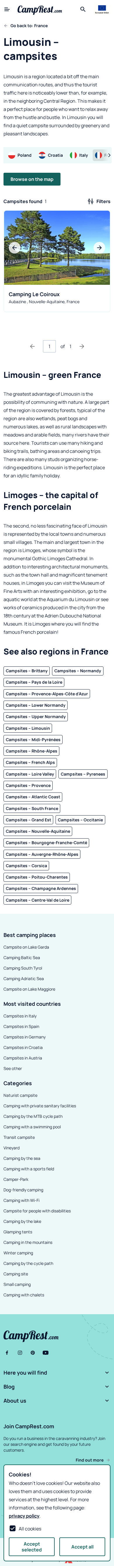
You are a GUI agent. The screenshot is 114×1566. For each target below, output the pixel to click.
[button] (57, 1372)
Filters (103, 201)
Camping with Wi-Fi (21, 1200)
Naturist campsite (20, 1095)
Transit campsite (19, 1137)
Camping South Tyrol (23, 968)
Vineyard (12, 1148)
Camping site (16, 1274)
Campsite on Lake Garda (26, 947)
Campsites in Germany (25, 1037)
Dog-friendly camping (23, 1190)
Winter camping (18, 1253)
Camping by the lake (22, 1221)
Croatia (55, 155)
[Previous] (32, 346)
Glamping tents (18, 1232)
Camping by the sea (22, 1158)
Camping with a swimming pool (32, 1126)
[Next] (81, 346)
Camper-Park (16, 1179)
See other (13, 1068)
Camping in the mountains (28, 1242)
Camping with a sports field (29, 1169)
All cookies (30, 1528)
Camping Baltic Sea (22, 957)
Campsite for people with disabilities (37, 1211)
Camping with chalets (24, 1295)
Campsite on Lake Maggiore (29, 989)
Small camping (17, 1284)
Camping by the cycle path (28, 1263)
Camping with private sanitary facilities (40, 1105)
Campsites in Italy (20, 1016)
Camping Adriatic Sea (24, 978)
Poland (25, 155)
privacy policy (24, 1516)
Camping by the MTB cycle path (33, 1116)
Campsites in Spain (21, 1026)
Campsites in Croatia (23, 1047)
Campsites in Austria (23, 1058)
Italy (83, 155)
